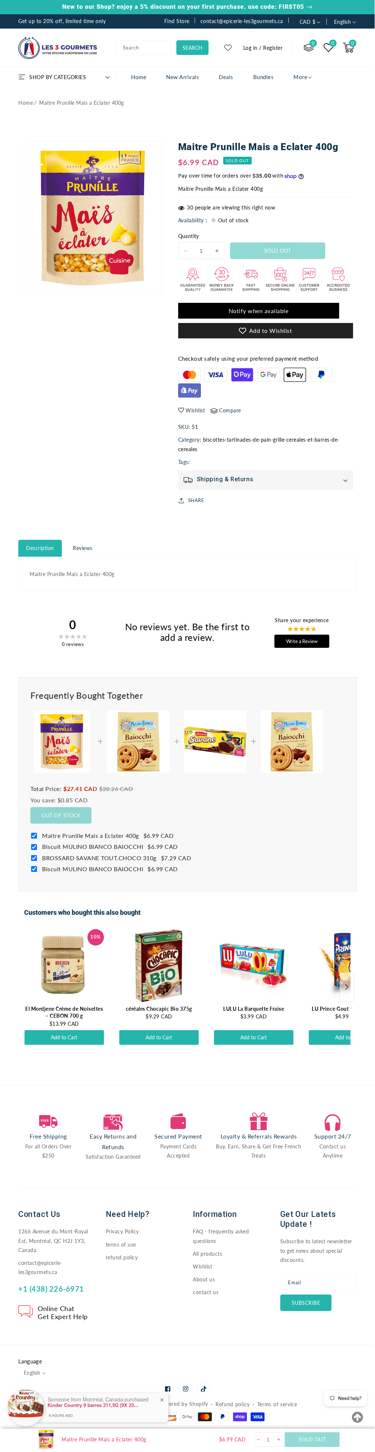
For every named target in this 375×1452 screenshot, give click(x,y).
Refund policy (232, 1404)
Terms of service (277, 1404)
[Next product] (347, 987)
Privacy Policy (122, 1231)
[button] (348, 48)
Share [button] (196, 500)
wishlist (195, 410)
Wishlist (202, 1266)
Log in (250, 48)
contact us (205, 1292)
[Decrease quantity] (258, 1440)
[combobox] (144, 47)
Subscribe (306, 1303)
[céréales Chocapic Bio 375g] (159, 965)
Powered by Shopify (183, 1404)
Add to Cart (64, 1037)
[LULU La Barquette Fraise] (253, 965)
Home (25, 103)
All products (207, 1254)
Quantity (188, 236)
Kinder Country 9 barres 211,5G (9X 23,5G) (93, 1405)
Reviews (83, 548)
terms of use (121, 1244)
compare (230, 410)
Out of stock (60, 815)
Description (40, 548)
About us (204, 1279)
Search (192, 48)
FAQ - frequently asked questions (221, 1236)
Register (272, 48)
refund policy (122, 1257)
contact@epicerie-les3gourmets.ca (40, 1267)
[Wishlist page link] (228, 47)
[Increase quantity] (278, 1440)
